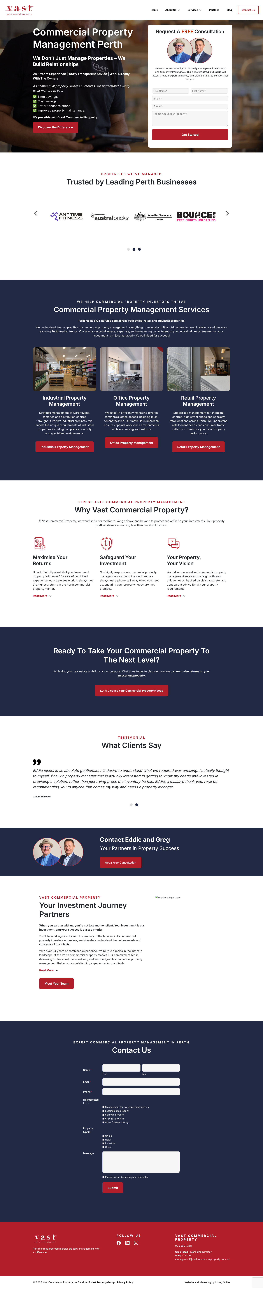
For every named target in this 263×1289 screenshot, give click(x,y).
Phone (87, 1091)
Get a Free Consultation (120, 862)
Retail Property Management (198, 447)
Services (193, 9)
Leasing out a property (117, 1110)
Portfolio (214, 9)
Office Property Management (131, 443)
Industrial (110, 1143)
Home (154, 9)
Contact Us (248, 9)
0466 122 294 (183, 1255)
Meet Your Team (56, 983)
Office (108, 1135)
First (104, 1074)
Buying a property (114, 1118)
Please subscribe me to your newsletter (126, 1177)
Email (87, 1081)
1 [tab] (128, 249)
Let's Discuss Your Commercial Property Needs (131, 690)
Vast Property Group (103, 1282)
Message (88, 1153)
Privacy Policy (125, 1282)
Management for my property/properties (127, 1107)
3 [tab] (139, 249)
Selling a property (114, 1114)
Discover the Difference (55, 127)
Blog (229, 9)
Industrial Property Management (65, 447)
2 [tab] (134, 249)
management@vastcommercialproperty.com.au (202, 1259)
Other (108, 1147)
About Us (170, 9)
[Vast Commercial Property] (19, 9)
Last (144, 1074)
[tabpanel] (66, 216)
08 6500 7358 (183, 1245)
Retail (108, 1139)
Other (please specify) (117, 1122)
